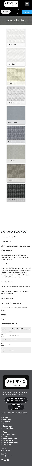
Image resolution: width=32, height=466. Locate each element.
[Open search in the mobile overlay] (6, 11)
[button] (27, 4)
